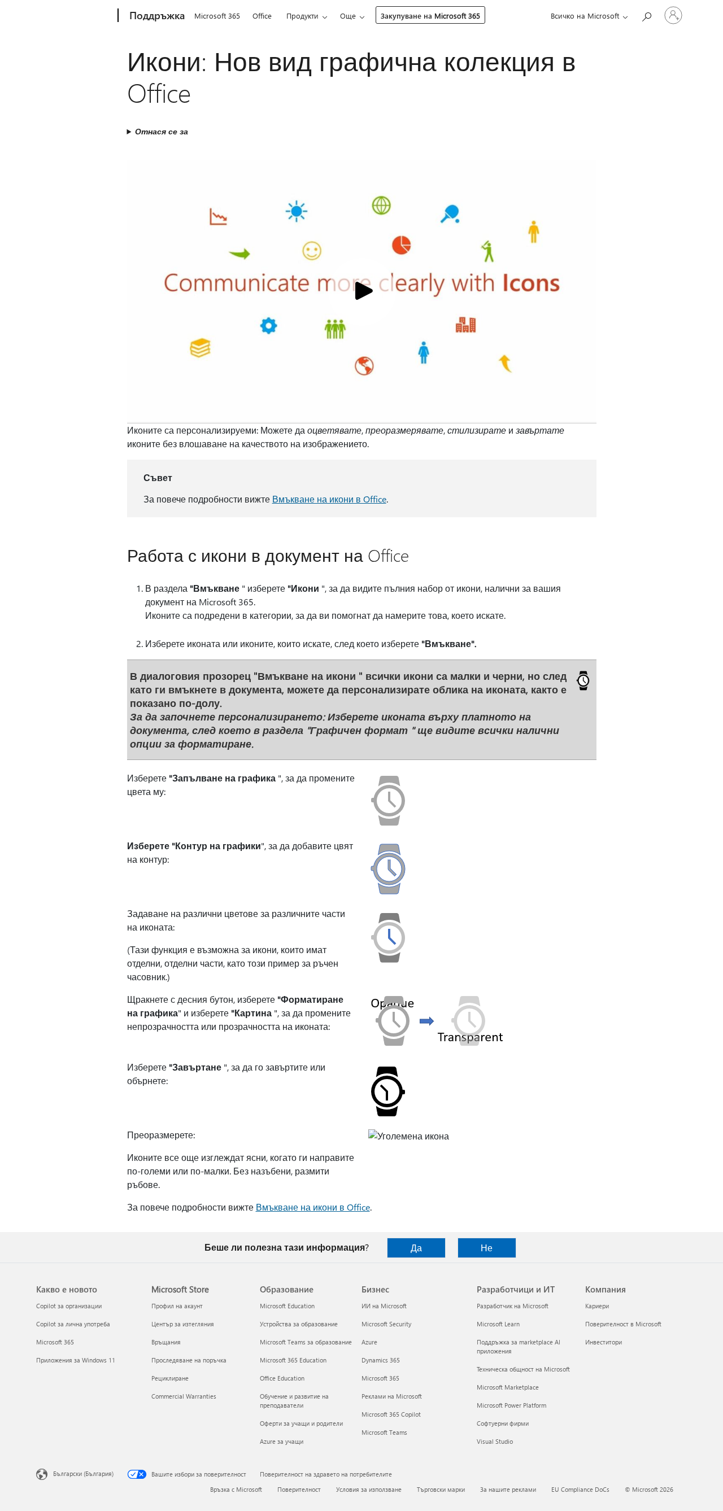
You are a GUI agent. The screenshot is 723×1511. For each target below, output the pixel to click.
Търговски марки (441, 1489)
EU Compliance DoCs (580, 1489)
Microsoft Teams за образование (306, 1342)
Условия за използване (369, 1489)
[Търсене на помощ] (646, 14)
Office (262, 15)
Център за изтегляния (182, 1324)
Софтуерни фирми (503, 1423)
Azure (369, 1342)
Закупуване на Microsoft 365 (430, 15)
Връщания (166, 1342)
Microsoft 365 (217, 15)
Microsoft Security (386, 1324)
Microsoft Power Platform (511, 1405)
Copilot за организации (69, 1306)
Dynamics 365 (381, 1360)
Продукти (302, 15)
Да (416, 1248)
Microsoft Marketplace (508, 1387)
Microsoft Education (287, 1306)
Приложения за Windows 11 (75, 1360)
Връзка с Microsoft (236, 1489)
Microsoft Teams (384, 1432)
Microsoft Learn (498, 1324)
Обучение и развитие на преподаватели (294, 1400)
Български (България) (83, 1473)
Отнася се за (161, 131)
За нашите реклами (508, 1489)
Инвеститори (603, 1342)
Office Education (282, 1378)
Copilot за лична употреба (73, 1324)
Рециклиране (170, 1378)
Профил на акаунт (177, 1306)
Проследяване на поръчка (189, 1360)
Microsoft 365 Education (293, 1360)
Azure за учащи (281, 1441)
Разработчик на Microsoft (512, 1306)
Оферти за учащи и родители (301, 1423)
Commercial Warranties (183, 1396)
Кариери (597, 1306)
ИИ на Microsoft (384, 1306)
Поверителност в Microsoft (623, 1324)
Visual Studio (495, 1441)
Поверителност (299, 1489)
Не (487, 1248)
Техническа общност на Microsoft (523, 1369)
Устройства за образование (299, 1324)
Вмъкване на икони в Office (329, 499)
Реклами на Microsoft (392, 1396)
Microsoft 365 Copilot (391, 1414)
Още (348, 15)
